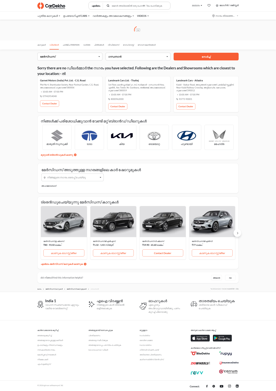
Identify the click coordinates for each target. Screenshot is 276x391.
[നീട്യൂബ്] (221, 386)
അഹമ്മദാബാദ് (48, 186)
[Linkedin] (237, 386)
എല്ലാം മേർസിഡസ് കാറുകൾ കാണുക (62, 264)
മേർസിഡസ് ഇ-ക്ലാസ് (53, 241)
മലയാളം (196, 5)
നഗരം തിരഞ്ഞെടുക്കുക (225, 15)
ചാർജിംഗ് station (71, 45)
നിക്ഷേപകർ (42, 359)
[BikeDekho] (200, 353)
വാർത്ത (86, 45)
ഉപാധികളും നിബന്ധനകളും (50, 345)
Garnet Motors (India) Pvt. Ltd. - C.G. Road (63, 80)
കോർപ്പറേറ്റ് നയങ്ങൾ (46, 354)
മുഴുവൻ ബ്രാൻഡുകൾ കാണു (57, 154)
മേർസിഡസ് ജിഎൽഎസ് (104, 241)
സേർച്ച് (206, 56)
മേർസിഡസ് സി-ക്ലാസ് (153, 241)
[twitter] (213, 386)
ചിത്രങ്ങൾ (99, 45)
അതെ (216, 277)
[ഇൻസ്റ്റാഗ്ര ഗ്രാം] (229, 386)
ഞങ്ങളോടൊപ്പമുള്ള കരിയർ (50, 340)
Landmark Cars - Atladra (189, 80)
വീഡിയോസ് (113, 45)
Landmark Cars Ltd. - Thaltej (123, 80)
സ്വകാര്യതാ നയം (46, 350)
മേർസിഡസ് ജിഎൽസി (202, 241)
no (230, 277)
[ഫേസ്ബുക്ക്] (207, 386)
